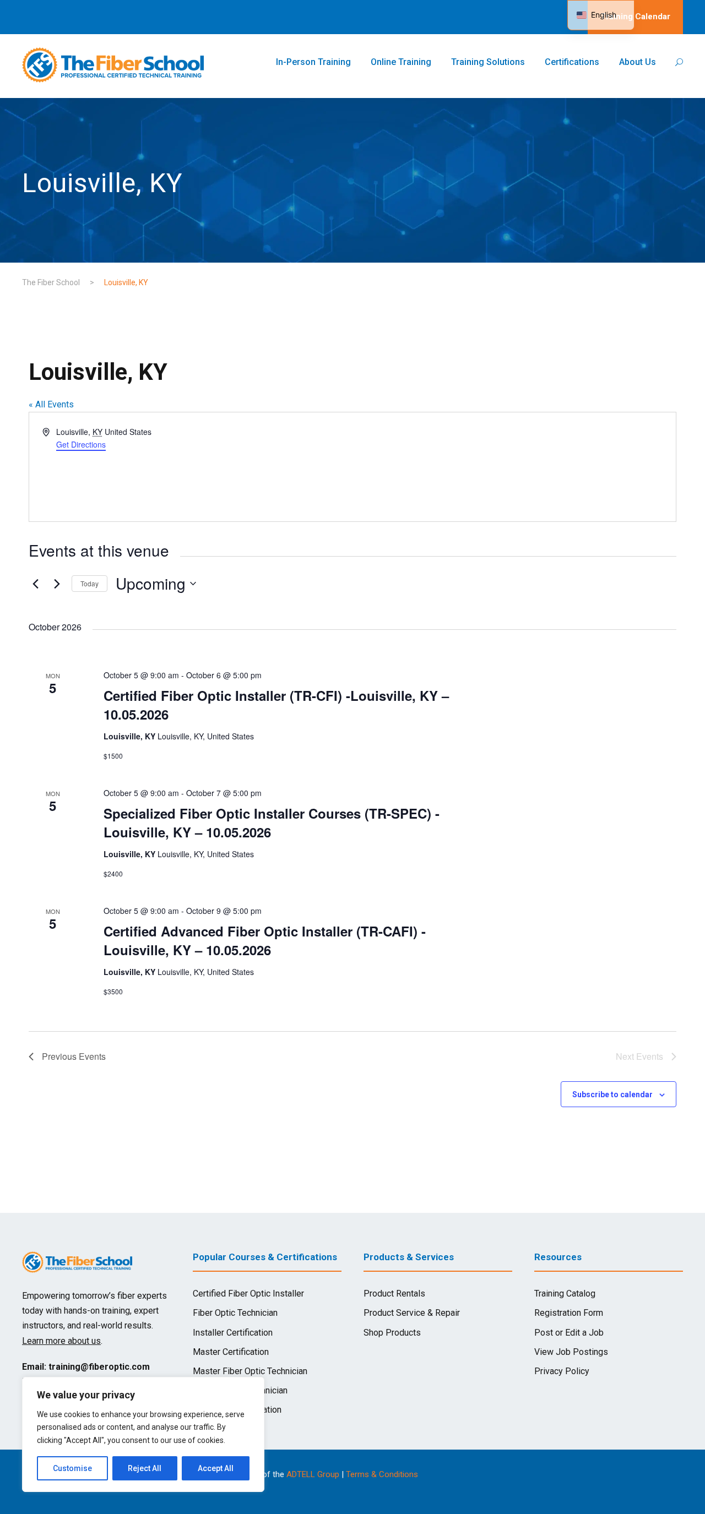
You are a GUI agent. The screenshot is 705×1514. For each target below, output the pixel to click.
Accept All (216, 1468)
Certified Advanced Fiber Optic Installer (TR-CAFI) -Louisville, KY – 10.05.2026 (265, 940)
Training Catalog (564, 1293)
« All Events (51, 404)
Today (89, 583)
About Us (637, 62)
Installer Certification (233, 1332)
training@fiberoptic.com (99, 1366)
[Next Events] (56, 583)
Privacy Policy (561, 1371)
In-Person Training (313, 62)
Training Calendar (635, 16)
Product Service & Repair (412, 1313)
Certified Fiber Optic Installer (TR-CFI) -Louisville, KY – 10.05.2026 (276, 704)
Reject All (144, 1468)
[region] (143, 1434)
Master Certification (231, 1352)
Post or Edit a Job (569, 1332)
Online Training (401, 62)
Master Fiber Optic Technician (250, 1371)
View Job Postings (571, 1352)
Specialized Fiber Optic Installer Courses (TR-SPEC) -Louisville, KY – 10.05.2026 (272, 822)
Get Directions (81, 444)
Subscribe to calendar (612, 1094)
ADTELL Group (312, 1474)
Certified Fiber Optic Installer (248, 1293)
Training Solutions (488, 62)
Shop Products (392, 1332)
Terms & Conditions (382, 1474)
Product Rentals (394, 1293)
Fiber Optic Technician (235, 1313)
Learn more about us (61, 1341)
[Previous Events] (35, 583)
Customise (72, 1468)
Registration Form (568, 1313)
